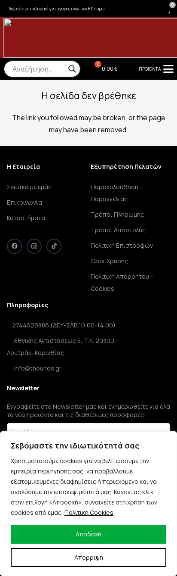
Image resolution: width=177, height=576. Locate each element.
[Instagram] (34, 246)
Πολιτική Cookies (88, 512)
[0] (169, 8)
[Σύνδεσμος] (156, 8)
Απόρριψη (88, 557)
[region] (88, 503)
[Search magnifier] (72, 69)
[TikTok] (53, 246)
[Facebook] (14, 246)
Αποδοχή (88, 534)
